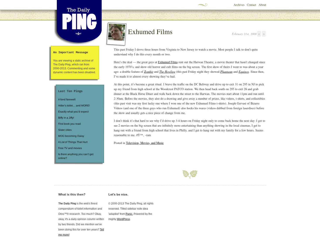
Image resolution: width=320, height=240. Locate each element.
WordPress (123, 219)
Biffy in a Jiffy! (66, 117)
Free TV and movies (70, 148)
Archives (239, 5)
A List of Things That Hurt (72, 142)
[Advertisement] (165, 154)
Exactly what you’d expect (73, 111)
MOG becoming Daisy (71, 135)
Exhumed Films (150, 31)
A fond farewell (67, 99)
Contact (251, 5)
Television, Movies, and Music (145, 143)
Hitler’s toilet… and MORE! (74, 105)
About (262, 5)
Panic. (129, 213)
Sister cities (64, 129)
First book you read (69, 123)
